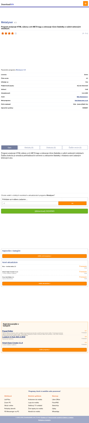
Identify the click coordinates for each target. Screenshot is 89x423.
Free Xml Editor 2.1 (8, 277)
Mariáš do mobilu (34, 411)
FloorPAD (55, 402)
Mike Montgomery (82, 97)
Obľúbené (8, 396)
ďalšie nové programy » (44, 256)
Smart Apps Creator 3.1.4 (10, 272)
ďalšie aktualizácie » (44, 283)
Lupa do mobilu (33, 402)
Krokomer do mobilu (35, 399)
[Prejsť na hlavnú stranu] (7, 5)
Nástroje (55, 396)
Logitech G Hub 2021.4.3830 (13, 337)
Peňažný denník (9, 408)
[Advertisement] (45, 13)
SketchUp (55, 405)
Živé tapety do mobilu (35, 408)
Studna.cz (44, 417)
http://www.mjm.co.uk (81, 100)
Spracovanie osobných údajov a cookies (61, 417)
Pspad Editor (7, 331)
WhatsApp (55, 411)
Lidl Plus (7, 399)
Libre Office (56, 399)
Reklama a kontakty (44, 420)
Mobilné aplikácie (34, 396)
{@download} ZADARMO (44, 211)
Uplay (54, 408)
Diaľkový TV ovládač (35, 405)
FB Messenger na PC (11, 411)
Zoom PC (7, 402)
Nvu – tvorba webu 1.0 (9, 266)
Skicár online (8, 405)
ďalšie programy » (44, 349)
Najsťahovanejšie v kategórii (11, 325)
